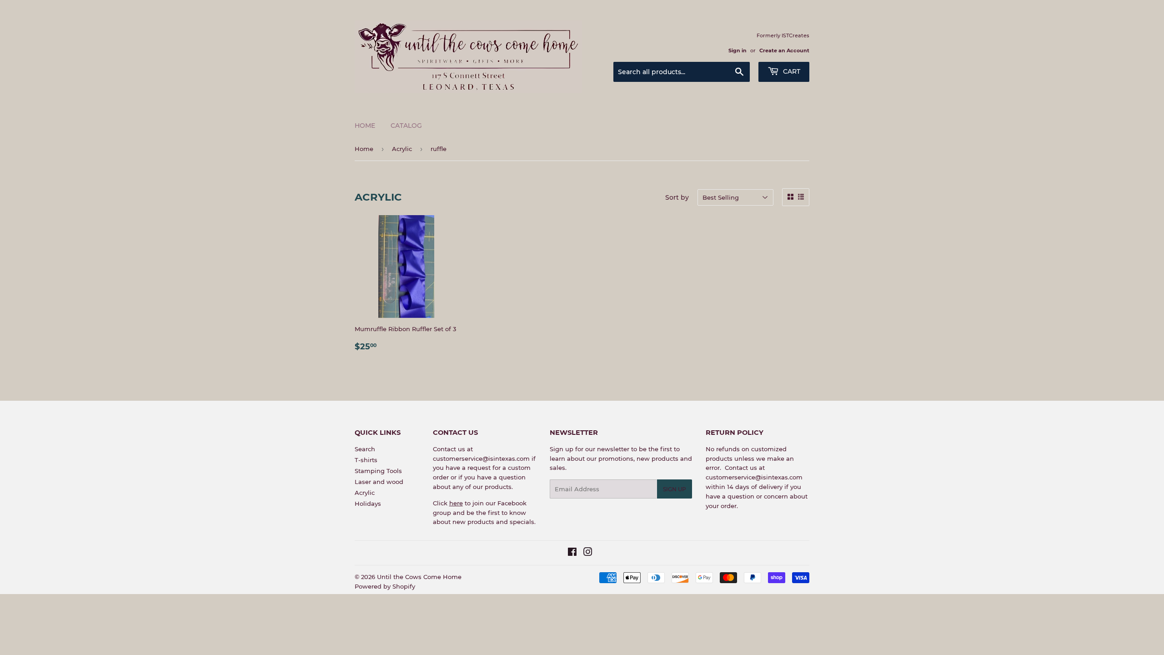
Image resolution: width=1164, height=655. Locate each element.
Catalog (406, 125)
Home (365, 125)
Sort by (677, 197)
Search (365, 449)
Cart (790, 71)
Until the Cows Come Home (419, 576)
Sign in (737, 50)
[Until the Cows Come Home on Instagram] (587, 553)
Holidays (368, 503)
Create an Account (784, 50)
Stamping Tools (378, 470)
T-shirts (366, 460)
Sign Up (674, 489)
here (456, 503)
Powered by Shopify (385, 586)
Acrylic (402, 148)
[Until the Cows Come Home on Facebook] (572, 553)
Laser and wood (379, 481)
